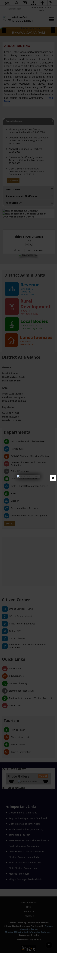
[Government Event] (28, 476)
